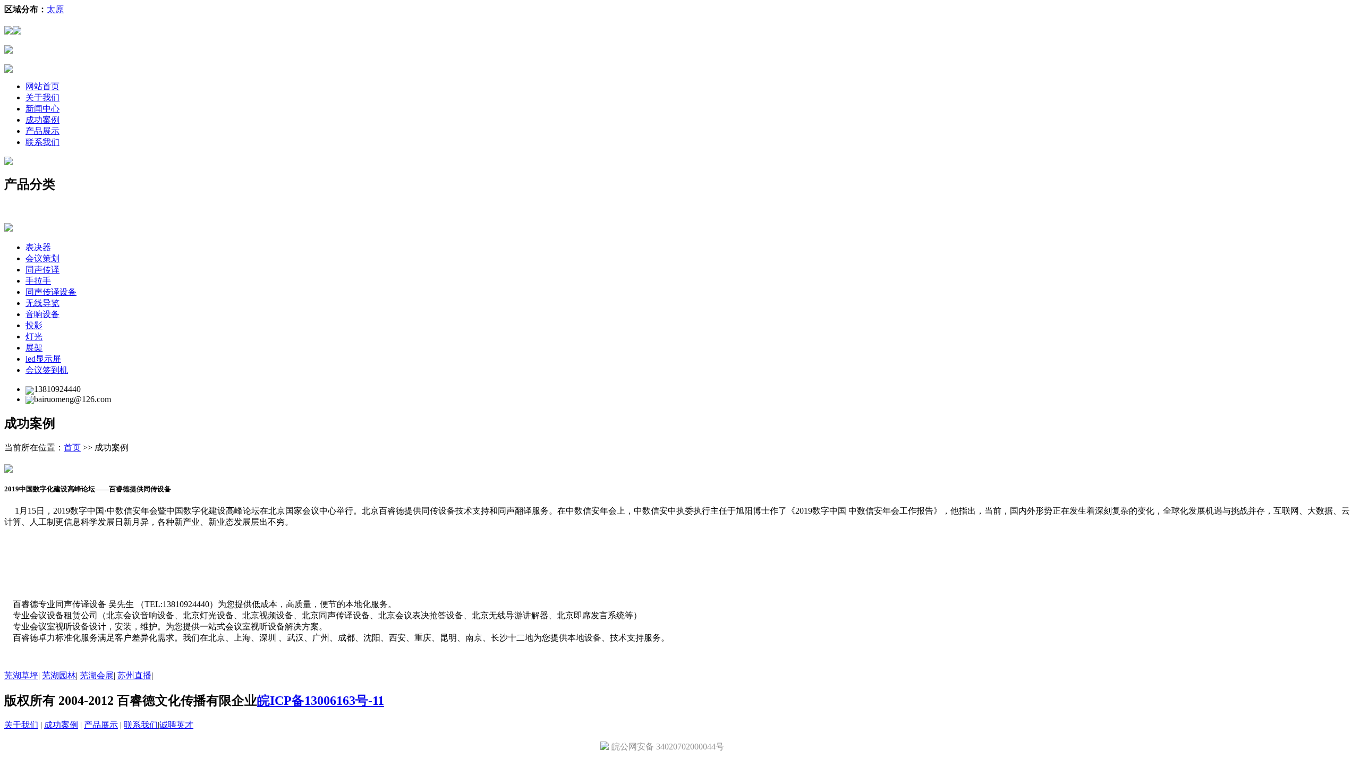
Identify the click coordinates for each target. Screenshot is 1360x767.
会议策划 (43, 258)
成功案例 (43, 119)
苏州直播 (134, 675)
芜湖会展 (97, 675)
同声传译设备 (51, 291)
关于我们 (43, 97)
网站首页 (43, 86)
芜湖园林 (59, 675)
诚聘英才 (176, 724)
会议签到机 (47, 369)
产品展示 (43, 130)
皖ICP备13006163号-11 (320, 701)
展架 (34, 347)
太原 (55, 9)
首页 (72, 447)
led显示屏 (43, 358)
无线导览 (43, 303)
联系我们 (43, 142)
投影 (34, 325)
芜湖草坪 (21, 675)
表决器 (38, 247)
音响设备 (43, 314)
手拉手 (38, 280)
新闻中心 (43, 108)
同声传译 (43, 269)
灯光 (34, 336)
